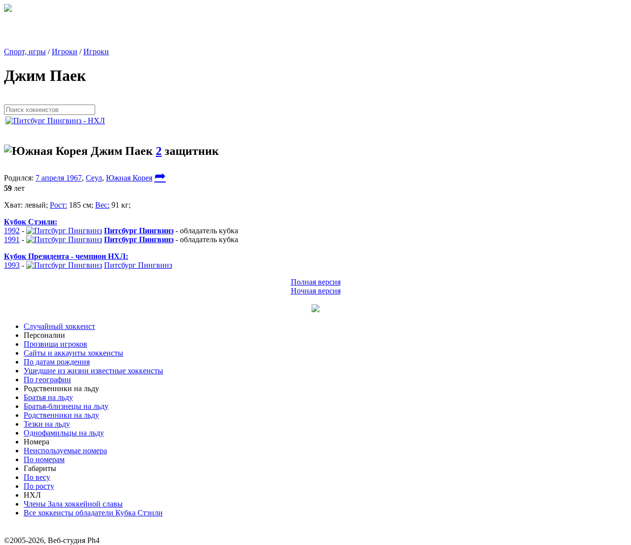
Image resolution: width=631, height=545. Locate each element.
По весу (37, 477)
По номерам (44, 459)
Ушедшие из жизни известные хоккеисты (93, 370)
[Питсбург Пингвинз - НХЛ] (58, 120)
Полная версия (316, 282)
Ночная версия (316, 291)
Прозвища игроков (55, 344)
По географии (47, 379)
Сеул (94, 178)
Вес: (102, 205)
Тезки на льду (47, 424)
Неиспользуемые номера (65, 450)
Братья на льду (48, 397)
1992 (12, 230)
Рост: (58, 205)
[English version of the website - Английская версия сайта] (8, 9)
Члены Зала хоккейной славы (73, 504)
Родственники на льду (61, 415)
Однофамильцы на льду (64, 433)
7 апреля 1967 (58, 178)
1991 (12, 239)
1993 (12, 265)
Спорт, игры (25, 51)
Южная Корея (129, 178)
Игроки (64, 51)
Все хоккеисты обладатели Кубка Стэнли (93, 513)
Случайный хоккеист (59, 326)
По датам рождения (57, 362)
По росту (39, 486)
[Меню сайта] (315, 309)
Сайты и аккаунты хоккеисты (73, 353)
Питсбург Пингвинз (138, 265)
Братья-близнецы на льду (66, 406)
